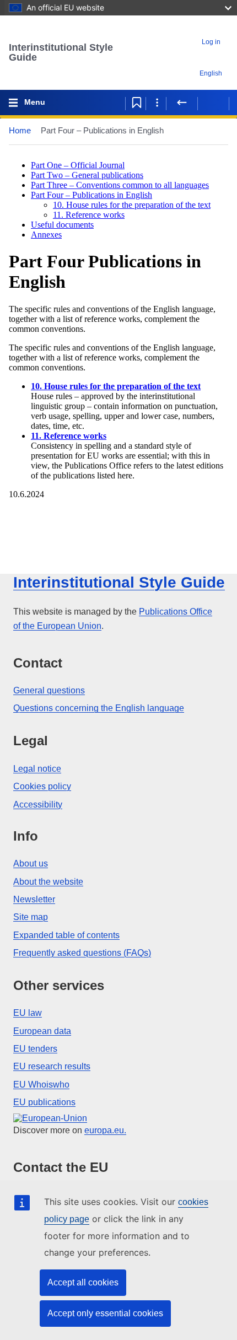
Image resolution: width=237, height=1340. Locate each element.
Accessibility (37, 804)
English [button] (211, 73)
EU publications (44, 1102)
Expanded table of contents (66, 935)
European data (42, 1031)
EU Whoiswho (41, 1084)
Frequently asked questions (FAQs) (82, 952)
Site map (30, 917)
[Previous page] (181, 102)
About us (30, 863)
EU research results (51, 1066)
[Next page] (213, 102)
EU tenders (35, 1048)
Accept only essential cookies (105, 1313)
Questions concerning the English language (98, 708)
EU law (27, 1013)
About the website (48, 881)
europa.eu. (105, 1130)
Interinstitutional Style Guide (61, 52)
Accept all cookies (82, 1282)
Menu (34, 102)
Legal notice (37, 768)
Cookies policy (42, 786)
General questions (49, 690)
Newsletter (34, 899)
